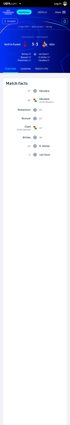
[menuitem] (25, 12)
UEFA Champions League (8, 12)
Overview (10, 68)
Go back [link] (11, 21)
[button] (59, 12)
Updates (25, 68)
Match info (41, 68)
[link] (24, 12)
